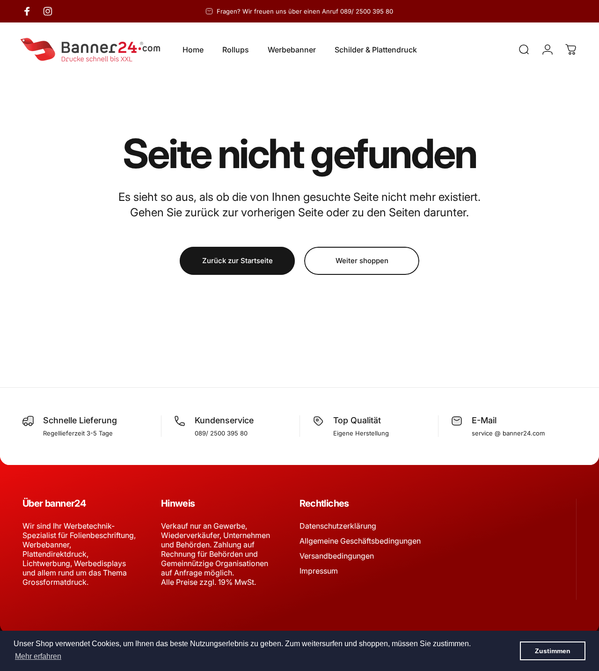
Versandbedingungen (337, 555)
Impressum (319, 570)
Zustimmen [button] (552, 651)
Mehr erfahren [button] (38, 656)
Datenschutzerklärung (338, 526)
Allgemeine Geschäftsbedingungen (360, 541)
